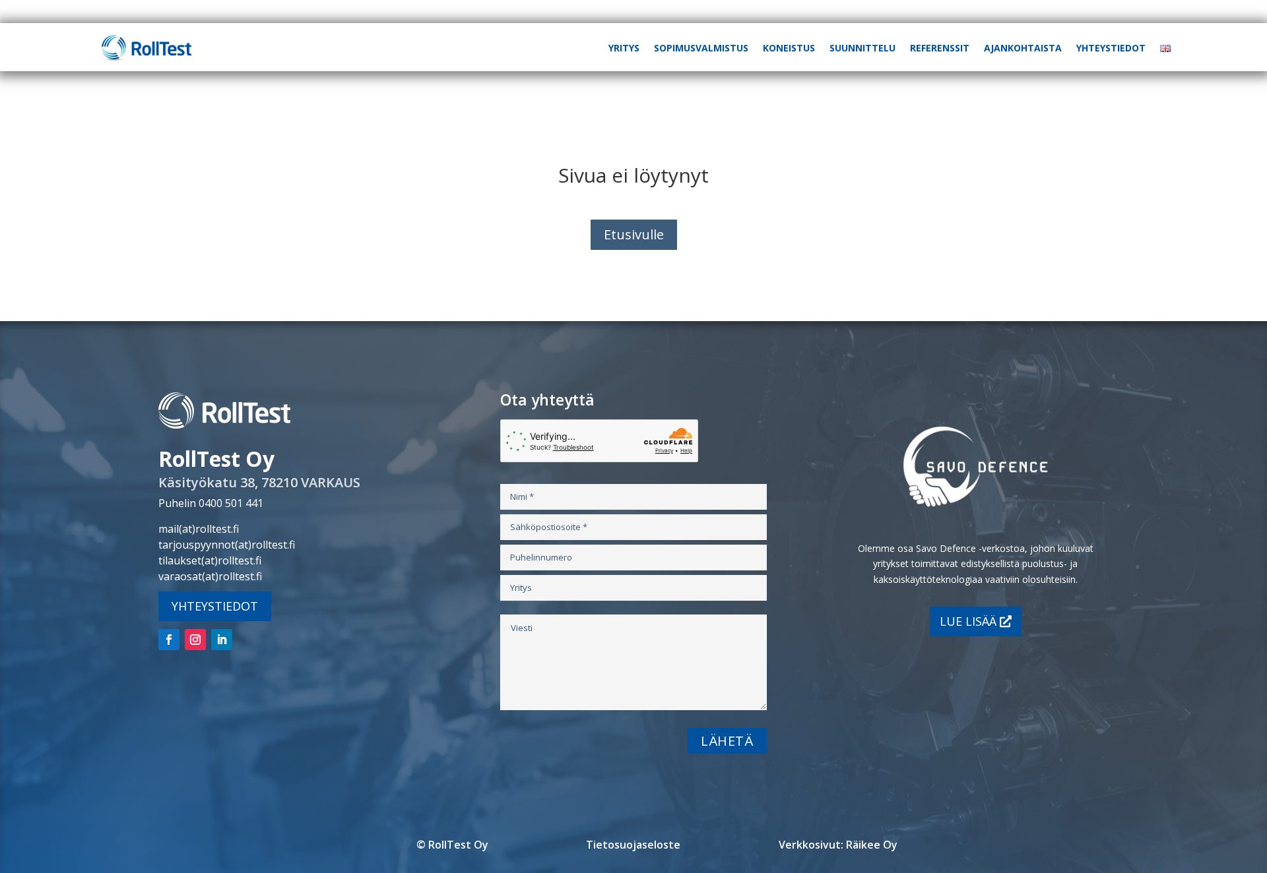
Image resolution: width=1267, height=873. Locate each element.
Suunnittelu (862, 48)
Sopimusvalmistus (701, 48)
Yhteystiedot (1111, 48)
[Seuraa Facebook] (168, 639)
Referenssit (939, 48)
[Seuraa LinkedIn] (221, 639)
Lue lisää (968, 621)
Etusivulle (634, 234)
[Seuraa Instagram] (195, 639)
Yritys (623, 48)
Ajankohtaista (1023, 48)
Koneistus (789, 48)
